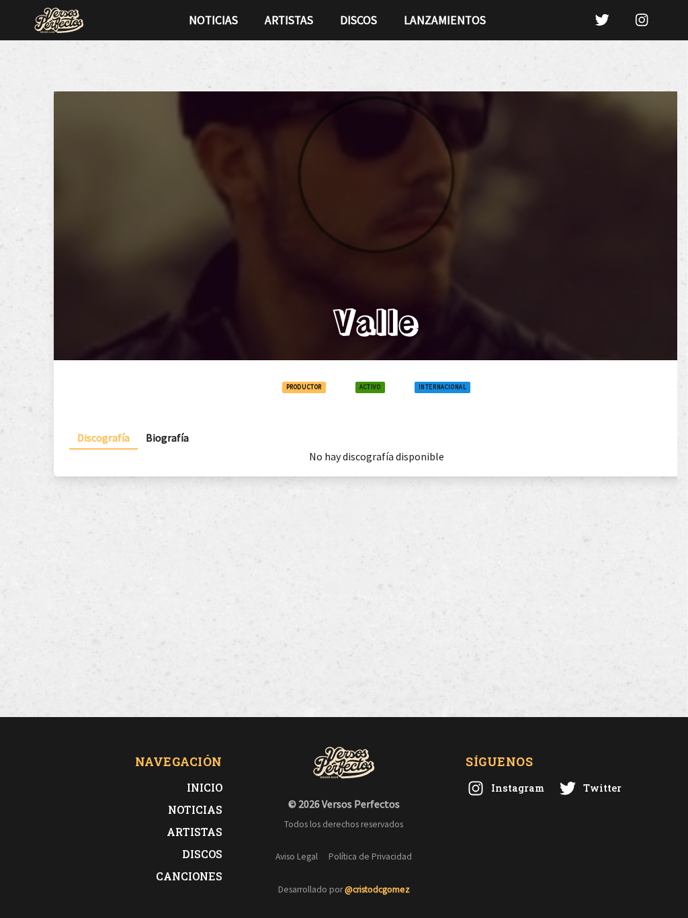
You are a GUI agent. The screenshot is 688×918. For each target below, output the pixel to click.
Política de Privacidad (370, 856)
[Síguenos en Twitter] (602, 19)
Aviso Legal (296, 856)
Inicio (204, 787)
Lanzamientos (445, 20)
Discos (358, 20)
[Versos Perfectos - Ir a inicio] (59, 20)
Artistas (289, 20)
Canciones (189, 876)
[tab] (103, 438)
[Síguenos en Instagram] (642, 19)
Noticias (213, 20)
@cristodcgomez (377, 889)
